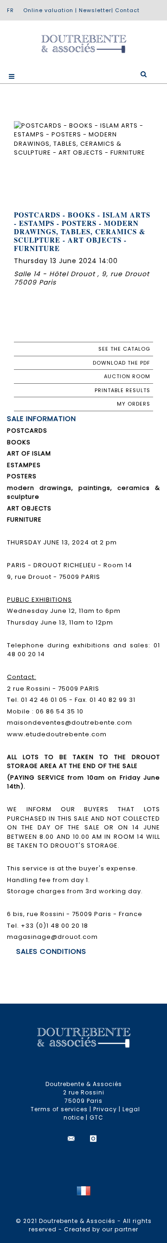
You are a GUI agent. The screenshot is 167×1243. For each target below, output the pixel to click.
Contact (127, 10)
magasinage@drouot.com (52, 936)
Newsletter (95, 10)
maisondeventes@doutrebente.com (69, 722)
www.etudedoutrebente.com (57, 734)
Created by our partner (101, 1229)
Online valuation (48, 10)
